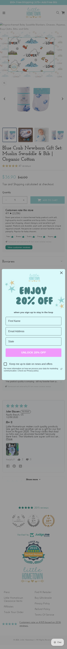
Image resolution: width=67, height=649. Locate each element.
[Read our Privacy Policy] (61, 369)
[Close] (61, 273)
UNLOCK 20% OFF (33, 352)
